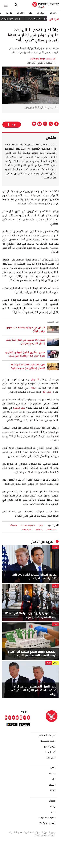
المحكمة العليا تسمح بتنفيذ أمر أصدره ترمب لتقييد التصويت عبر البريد (32, 653)
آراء (31, 13)
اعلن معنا (51, 757)
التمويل (35, 379)
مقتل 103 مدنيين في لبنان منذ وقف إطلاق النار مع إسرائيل (25, 341)
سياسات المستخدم (46, 735)
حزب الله (46, 392)
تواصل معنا (50, 752)
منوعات (52, 801)
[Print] (34, 124)
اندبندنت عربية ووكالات (43, 58)
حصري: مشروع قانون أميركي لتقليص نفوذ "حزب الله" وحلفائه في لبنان (25, 354)
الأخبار (53, 13)
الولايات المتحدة (28, 525)
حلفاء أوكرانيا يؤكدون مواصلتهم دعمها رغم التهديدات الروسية (30, 615)
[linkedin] (13, 717)
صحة (53, 812)
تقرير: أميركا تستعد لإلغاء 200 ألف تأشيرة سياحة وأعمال (34, 576)
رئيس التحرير (49, 746)
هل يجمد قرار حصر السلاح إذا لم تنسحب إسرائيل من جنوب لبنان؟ (28, 366)
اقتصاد (20, 13)
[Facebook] (28, 717)
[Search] (16, 5)
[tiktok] (9, 717)
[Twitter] (24, 717)
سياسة (41, 13)
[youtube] (17, 717)
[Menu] (5, 5)
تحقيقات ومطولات (47, 817)
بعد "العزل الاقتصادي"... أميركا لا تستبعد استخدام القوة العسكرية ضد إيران (32, 690)
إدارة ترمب (26, 529)
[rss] (6, 717)
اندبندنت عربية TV (47, 823)
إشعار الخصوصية (48, 741)
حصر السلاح (19, 407)
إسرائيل (39, 529)
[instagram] (21, 717)
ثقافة (9, 13)
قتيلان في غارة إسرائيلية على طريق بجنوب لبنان (25, 329)
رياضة (52, 806)
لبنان (33, 387)
